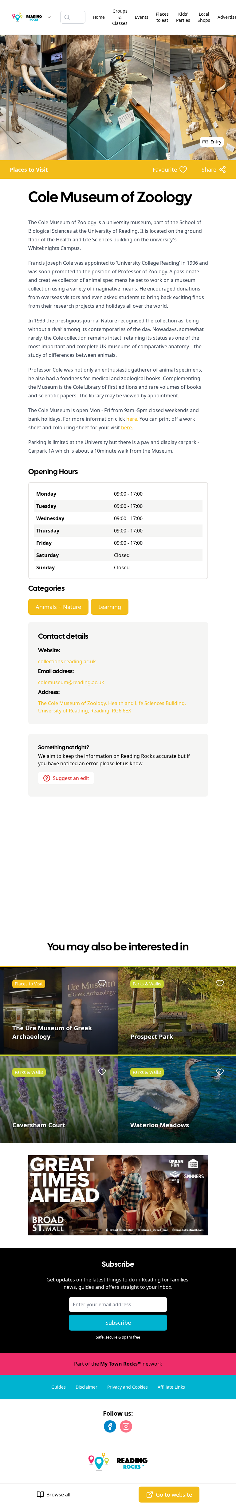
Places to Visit (29, 169)
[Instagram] (126, 1426)
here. (132, 418)
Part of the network (118, 1363)
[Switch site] (49, 17)
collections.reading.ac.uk (67, 661)
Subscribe (118, 1322)
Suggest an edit (71, 778)
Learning (109, 606)
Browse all (58, 1494)
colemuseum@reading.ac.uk (71, 682)
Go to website (174, 1494)
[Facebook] (110, 1426)
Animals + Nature (58, 606)
